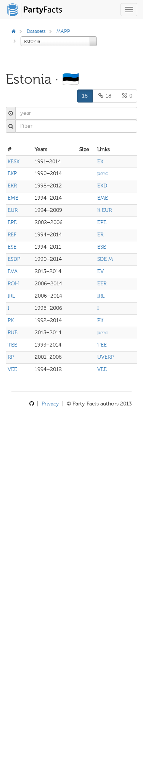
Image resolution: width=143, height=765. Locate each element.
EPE (12, 222)
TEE (12, 345)
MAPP (63, 31)
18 (85, 96)
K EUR (104, 210)
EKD (102, 185)
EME (13, 198)
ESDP (14, 259)
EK (100, 161)
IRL (11, 296)
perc (102, 173)
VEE (12, 369)
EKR (12, 185)
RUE (13, 332)
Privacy (50, 403)
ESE (12, 247)
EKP (12, 173)
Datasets (36, 31)
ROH (13, 283)
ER (100, 234)
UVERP (105, 357)
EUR (13, 210)
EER (101, 283)
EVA (13, 271)
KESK (13, 161)
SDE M (105, 259)
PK (11, 320)
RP (11, 357)
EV (100, 271)
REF (12, 234)
